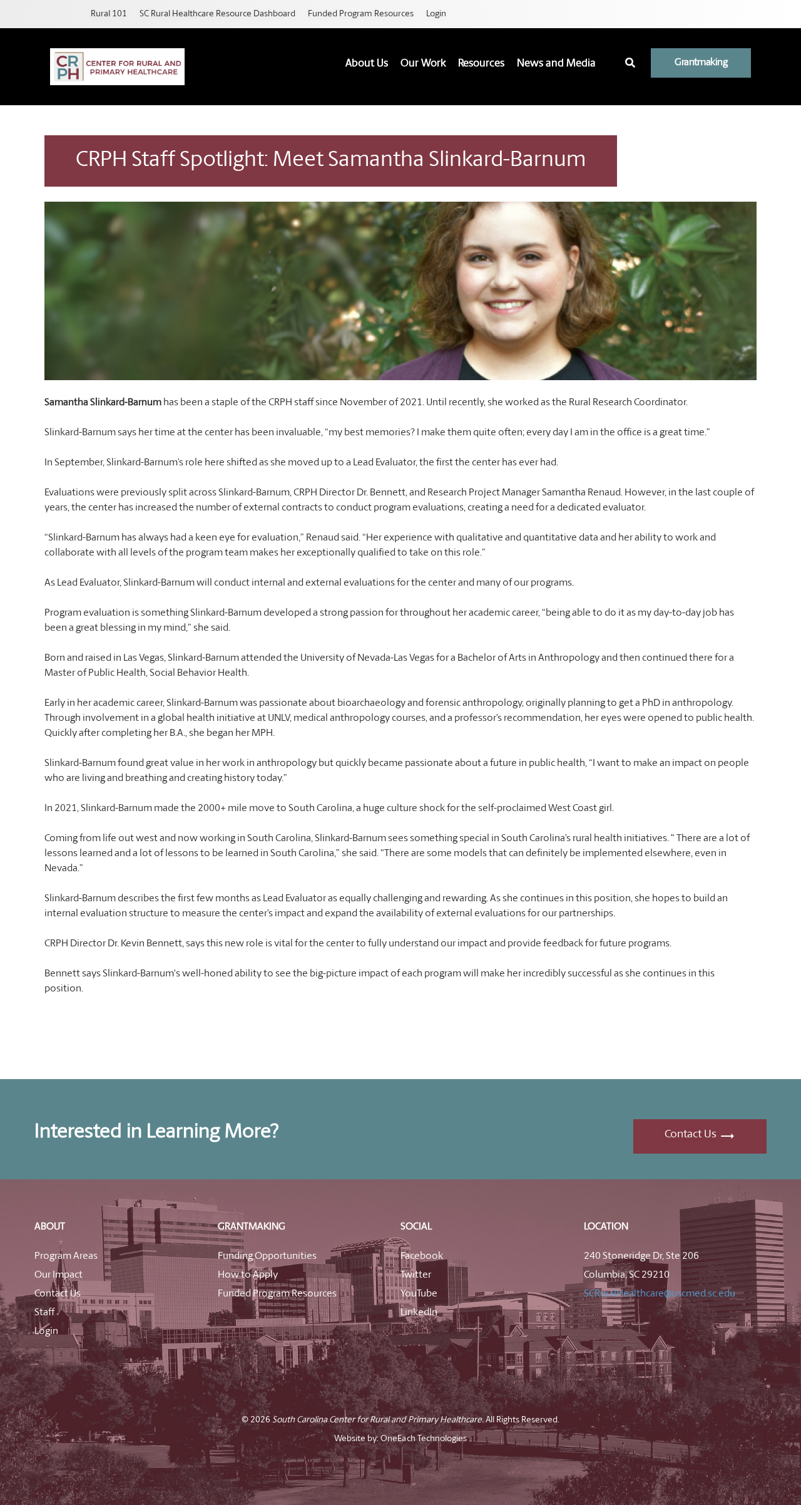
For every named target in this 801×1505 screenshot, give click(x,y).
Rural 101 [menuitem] (109, 14)
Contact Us (691, 1134)
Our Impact (58, 1275)
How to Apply (248, 1275)
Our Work (423, 63)
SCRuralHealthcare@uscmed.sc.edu (659, 1294)
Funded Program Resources (277, 1294)
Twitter (415, 1275)
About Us (366, 63)
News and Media (556, 63)
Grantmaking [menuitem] (701, 63)
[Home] (117, 66)
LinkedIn (418, 1313)
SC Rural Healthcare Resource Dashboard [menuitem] (217, 14)
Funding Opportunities (267, 1256)
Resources (481, 63)
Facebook (421, 1256)
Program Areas (66, 1256)
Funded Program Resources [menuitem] (361, 14)
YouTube (418, 1294)
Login (46, 1332)
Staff (44, 1313)
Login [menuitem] (436, 14)
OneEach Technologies (423, 1439)
